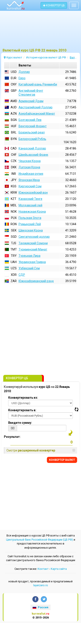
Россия (42, 607)
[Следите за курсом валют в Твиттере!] (44, 599)
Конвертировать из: (23, 397)
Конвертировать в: (22, 410)
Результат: (12, 436)
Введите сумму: (20, 422)
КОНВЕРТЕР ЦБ (55, 5)
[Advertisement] (40, 31)
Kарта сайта (59, 568)
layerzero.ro (40, 585)
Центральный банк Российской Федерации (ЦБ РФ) (39, 539)
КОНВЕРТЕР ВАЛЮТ (62, 459)
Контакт (43, 568)
